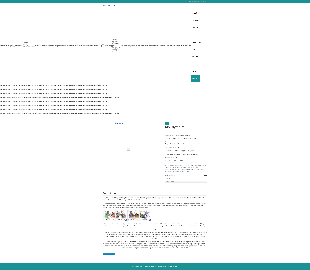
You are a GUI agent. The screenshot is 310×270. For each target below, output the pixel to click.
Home (194, 13)
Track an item (195, 31)
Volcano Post (195, 60)
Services (195, 20)
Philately (195, 78)
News (194, 71)
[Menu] (206, 46)
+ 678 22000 (188, 1)
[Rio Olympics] (128, 135)
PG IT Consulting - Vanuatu (160, 266)
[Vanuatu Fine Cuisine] (166, 123)
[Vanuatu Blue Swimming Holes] (168, 123)
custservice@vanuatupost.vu (199, 1)
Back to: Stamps (109, 254)
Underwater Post (196, 45)
